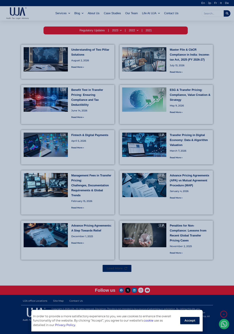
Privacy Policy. (65, 325)
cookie (148, 320)
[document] (117, 167)
